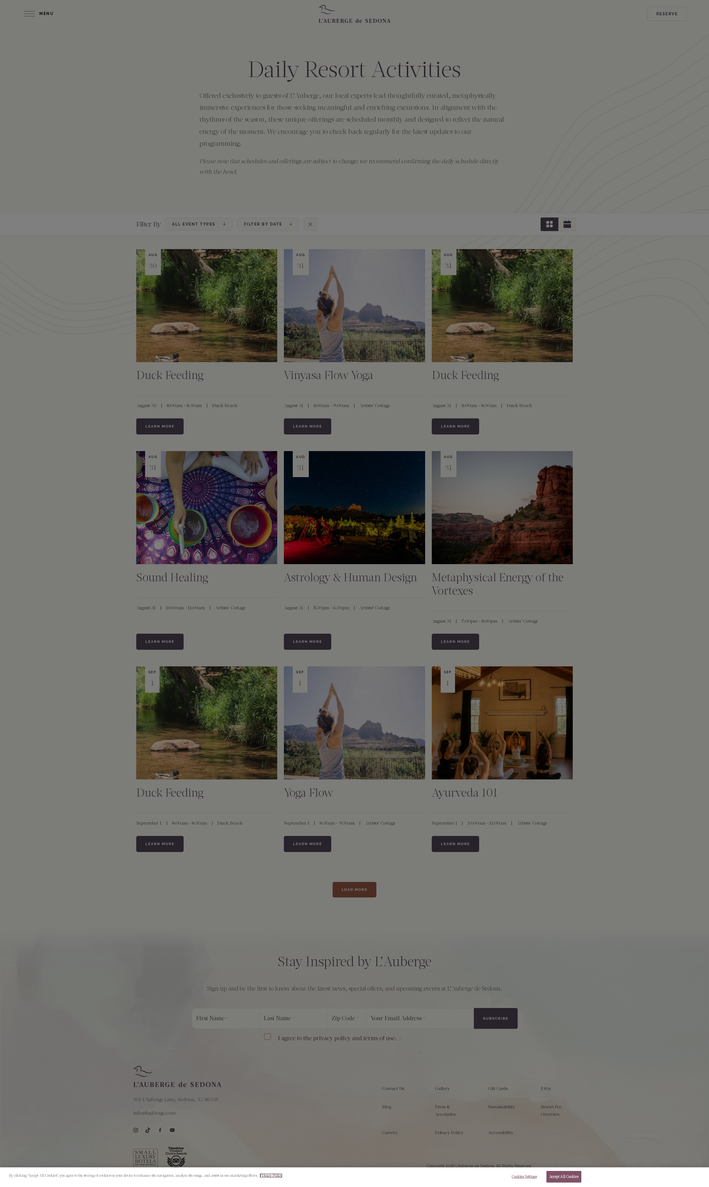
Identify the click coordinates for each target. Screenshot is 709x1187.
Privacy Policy (271, 1175)
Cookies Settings (524, 1177)
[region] (354, 1177)
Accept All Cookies (563, 1177)
